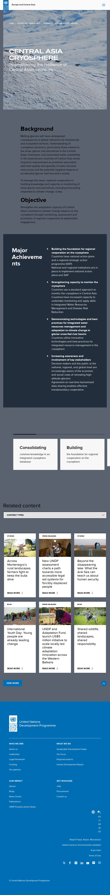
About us (13, 749)
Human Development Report (70, 764)
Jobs (59, 786)
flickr (93, 863)
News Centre (15, 796)
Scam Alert (96, 850)
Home (11, 23)
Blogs (11, 791)
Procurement (63, 791)
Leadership (14, 754)
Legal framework (17, 759)
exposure (99, 863)
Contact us (62, 796)
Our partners (15, 769)
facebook (70, 863)
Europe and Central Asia (23, 4)
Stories (12, 786)
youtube (87, 863)
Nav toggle (103, 5)
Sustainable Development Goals (72, 749)
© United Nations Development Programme (29, 880)
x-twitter (64, 863)
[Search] (99, 822)
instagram (76, 863)
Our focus (61, 754)
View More (12, 683)
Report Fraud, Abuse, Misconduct (85, 839)
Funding (13, 764)
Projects (47, 23)
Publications (15, 801)
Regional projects (65, 759)
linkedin (81, 863)
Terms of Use (95, 855)
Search (99, 5)
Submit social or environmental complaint (81, 844)
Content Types (15, 515)
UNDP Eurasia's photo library (22, 806)
